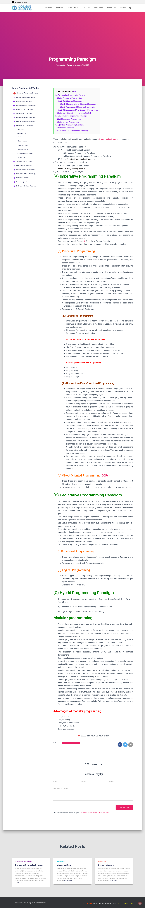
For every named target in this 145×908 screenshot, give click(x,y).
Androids (86, 8)
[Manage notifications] (140, 903)
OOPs (105, 475)
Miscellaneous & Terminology (26, 174)
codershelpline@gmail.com (22, 2)
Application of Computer (24, 113)
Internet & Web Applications (25, 169)
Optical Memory (23, 149)
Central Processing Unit (25, 153)
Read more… (22, 883)
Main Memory (22, 137)
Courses (48, 8)
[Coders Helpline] (21, 8)
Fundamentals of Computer (25, 97)
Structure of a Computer (24, 126)
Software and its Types (24, 161)
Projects (59, 8)
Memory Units (21, 133)
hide (74, 91)
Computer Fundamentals (71, 743)
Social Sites (98, 8)
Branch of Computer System (25, 121)
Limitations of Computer (24, 101)
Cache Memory (23, 141)
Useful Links (111, 8)
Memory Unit (61, 861)
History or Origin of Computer (26, 105)
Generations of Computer (24, 109)
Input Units (20, 129)
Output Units (21, 157)
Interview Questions (23, 182)
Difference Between (23, 178)
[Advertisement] (72, 38)
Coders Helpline (87, 903)
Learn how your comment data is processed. (95, 813)
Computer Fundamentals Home (27, 93)
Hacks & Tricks (73, 8)
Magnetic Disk (22, 145)
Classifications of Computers (25, 117)
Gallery (123, 8)
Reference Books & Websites (26, 186)
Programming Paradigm (24, 165)
